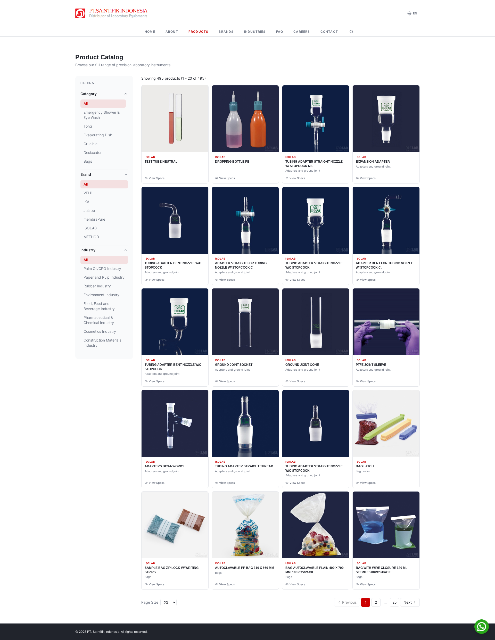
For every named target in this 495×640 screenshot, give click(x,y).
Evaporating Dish (98, 135)
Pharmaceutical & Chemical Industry (99, 320)
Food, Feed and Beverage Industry (99, 306)
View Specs (156, 178)
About (172, 32)
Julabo (89, 210)
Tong (88, 126)
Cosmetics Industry (100, 331)
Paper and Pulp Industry (104, 277)
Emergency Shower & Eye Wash (102, 115)
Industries (255, 32)
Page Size (149, 602)
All (86, 103)
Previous (349, 602)
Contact (329, 32)
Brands (226, 32)
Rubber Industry (97, 286)
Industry (87, 250)
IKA (86, 202)
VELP (88, 193)
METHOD (91, 237)
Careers (301, 32)
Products (198, 32)
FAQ (279, 32)
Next (407, 602)
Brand (85, 174)
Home (150, 32)
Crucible (90, 144)
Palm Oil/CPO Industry (102, 268)
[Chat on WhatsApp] (481, 626)
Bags (88, 161)
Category (88, 94)
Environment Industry (101, 295)
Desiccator (93, 152)
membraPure (94, 219)
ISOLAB (90, 228)
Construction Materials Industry (102, 342)
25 (394, 602)
